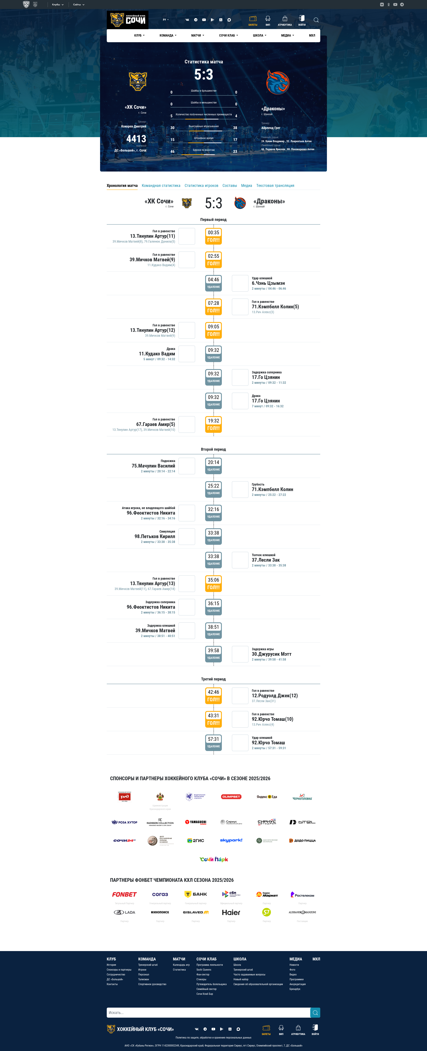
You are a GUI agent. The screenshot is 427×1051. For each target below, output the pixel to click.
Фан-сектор (202, 974)
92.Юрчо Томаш (268, 742)
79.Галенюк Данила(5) (159, 241)
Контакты (112, 984)
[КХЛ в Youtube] (395, 4)
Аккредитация (298, 984)
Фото (292, 969)
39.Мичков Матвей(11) (130, 589)
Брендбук (295, 989)
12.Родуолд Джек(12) (275, 695)
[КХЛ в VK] (382, 4)
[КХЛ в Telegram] (402, 4)
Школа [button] (258, 35)
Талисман (143, 979)
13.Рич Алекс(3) (263, 312)
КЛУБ (111, 959)
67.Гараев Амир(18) (161, 589)
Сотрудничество (116, 974)
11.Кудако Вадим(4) (161, 265)
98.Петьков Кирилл (155, 536)
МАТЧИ (179, 959)
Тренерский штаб (148, 964)
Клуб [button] (138, 35)
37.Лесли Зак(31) (264, 701)
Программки (297, 979)
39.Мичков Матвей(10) (159, 430)
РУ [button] (165, 19)
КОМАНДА (147, 959)
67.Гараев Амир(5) (155, 424)
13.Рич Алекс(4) (263, 724)
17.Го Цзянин (266, 377)
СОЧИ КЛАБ (206, 959)
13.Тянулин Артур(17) (127, 430)
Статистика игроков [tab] (201, 185)
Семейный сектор (206, 989)
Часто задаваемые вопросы (249, 974)
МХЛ (312, 35)
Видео (293, 974)
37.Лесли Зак (266, 560)
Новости (294, 964)
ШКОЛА (240, 959)
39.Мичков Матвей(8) (128, 241)
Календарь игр (181, 964)
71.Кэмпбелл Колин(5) (275, 307)
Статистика (179, 969)
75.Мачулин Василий (153, 466)
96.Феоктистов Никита (151, 513)
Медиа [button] (286, 35)
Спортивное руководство (152, 984)
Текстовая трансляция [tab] (275, 185)
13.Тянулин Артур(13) (152, 583)
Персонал (143, 974)
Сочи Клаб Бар (204, 993)
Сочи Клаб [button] (227, 35)
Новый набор (241, 979)
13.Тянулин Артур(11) (152, 236)
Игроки (142, 969)
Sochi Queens (203, 969)
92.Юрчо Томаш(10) (272, 719)
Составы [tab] (230, 185)
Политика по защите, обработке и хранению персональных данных (213, 1037)
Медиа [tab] (246, 185)
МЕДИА (296, 959)
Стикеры (201, 979)
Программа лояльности (209, 964)
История (111, 964)
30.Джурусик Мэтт (272, 654)
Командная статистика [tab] (161, 185)
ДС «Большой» (115, 979)
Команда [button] (167, 35)
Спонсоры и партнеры (119, 969)
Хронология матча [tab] (122, 185)
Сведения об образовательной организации (258, 984)
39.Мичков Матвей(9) (152, 259)
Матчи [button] (196, 35)
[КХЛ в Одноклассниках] (388, 4)
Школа (237, 964)
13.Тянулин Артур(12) (152, 330)
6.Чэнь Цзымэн (268, 283)
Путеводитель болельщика (211, 984)
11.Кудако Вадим (157, 354)
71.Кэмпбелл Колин (272, 489)
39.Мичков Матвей (155, 630)
